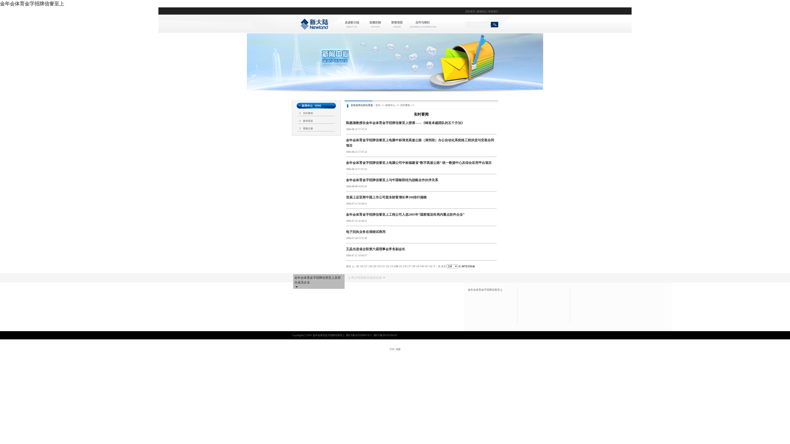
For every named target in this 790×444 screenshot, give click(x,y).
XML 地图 (395, 349)
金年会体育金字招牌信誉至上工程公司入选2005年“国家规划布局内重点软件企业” (405, 214)
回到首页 (470, 11)
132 (387, 266)
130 (379, 266)
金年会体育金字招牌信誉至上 (32, 3)
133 (392, 266)
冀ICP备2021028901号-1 (359, 335)
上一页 (355, 266)
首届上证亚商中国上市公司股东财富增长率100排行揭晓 (386, 197)
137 (409, 266)
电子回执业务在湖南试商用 (366, 232)
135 (400, 266)
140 (422, 266)
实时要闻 (308, 113)
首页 (377, 105)
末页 (443, 266)
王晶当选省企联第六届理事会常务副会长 (375, 249)
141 (426, 266)
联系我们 (493, 11)
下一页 (436, 266)
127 (366, 266)
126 (361, 266)
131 (383, 266)
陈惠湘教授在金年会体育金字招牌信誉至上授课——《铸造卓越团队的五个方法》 (405, 123)
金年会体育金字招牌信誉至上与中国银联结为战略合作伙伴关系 (392, 180)
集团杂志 (482, 11)
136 (405, 266)
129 (374, 266)
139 (417, 266)
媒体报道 (308, 120)
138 (413, 266)
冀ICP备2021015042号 (385, 335)
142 (430, 266)
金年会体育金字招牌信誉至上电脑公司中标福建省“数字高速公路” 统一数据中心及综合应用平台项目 (419, 162)
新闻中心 (390, 105)
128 (370, 266)
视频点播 (308, 128)
